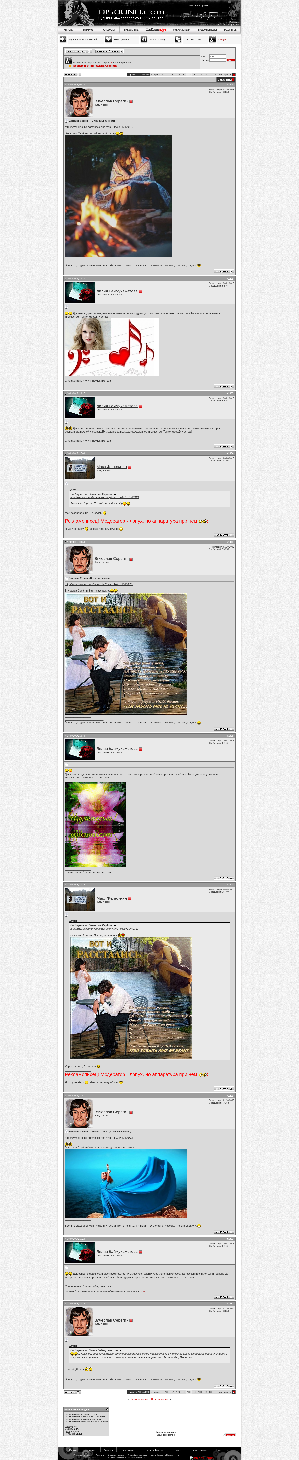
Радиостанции (181, 29)
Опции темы (225, 79)
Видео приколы (207, 29)
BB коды (69, 1426)
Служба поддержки (137, 1455)
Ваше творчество (122, 62)
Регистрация (201, 5)
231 (211, 74)
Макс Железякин (112, 467)
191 (205, 74)
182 (194, 74)
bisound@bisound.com (168, 1455)
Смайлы (69, 1429)
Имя (203, 56)
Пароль (205, 60)
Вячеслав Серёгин (112, 101)
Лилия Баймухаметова (117, 291)
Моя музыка (121, 39)
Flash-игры (230, 29)
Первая (155, 74)
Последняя (224, 74)
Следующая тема (160, 1399)
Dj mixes (90, 1450)
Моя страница (158, 39)
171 (172, 74)
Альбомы (109, 29)
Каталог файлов (154, 1450)
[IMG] (67, 1431)
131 (167, 74)
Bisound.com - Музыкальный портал (91, 62)
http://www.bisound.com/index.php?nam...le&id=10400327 (99, 584)
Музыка (68, 29)
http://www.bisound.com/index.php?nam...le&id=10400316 (99, 127)
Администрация (116, 1455)
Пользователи (192, 39)
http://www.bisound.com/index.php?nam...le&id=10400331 (99, 1137)
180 (183, 74)
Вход (190, 5)
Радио (178, 1450)
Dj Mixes (88, 29)
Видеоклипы (131, 29)
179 (178, 74)
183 (200, 74)
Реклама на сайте (82, 1455)
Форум (222, 39)
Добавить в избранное (227, 24)
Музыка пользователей (83, 39)
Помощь (234, 22)
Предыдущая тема (139, 1399)
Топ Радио (152, 29)
